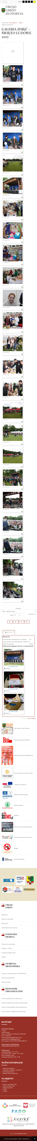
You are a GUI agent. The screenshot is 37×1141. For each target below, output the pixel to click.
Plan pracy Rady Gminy (9, 1086)
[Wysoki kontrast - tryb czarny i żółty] (32, 2)
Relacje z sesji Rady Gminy (10, 1084)
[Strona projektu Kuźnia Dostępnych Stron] (11, 1105)
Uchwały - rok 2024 (7, 948)
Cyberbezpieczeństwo (8, 1071)
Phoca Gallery (32, 718)
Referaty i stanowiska (7, 919)
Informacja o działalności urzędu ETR (12, 1070)
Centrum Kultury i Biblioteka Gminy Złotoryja (14, 1011)
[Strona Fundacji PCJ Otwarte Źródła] (18, 1119)
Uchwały (5, 1091)
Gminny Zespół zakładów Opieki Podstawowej (14, 1007)
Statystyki (9, 632)
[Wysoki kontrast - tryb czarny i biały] (29, 2)
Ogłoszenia (5, 914)
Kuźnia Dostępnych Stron (20, 1133)
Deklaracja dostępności (9, 1068)
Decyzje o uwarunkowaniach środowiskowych (14, 973)
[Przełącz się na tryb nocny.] (26, 2)
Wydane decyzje (6, 982)
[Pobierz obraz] (22, 84)
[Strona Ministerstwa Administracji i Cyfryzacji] (29, 1105)
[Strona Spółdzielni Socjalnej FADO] (18, 1112)
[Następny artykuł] (21, 621)
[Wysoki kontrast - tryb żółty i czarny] (34, 2)
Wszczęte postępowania (8, 977)
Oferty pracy (5, 923)
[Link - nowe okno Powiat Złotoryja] (30, 880)
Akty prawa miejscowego (8, 944)
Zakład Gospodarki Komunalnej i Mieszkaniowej (15, 1003)
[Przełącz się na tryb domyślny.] (23, 2)
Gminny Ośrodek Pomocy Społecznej (12, 998)
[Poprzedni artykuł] (15, 621)
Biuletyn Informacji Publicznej (10, 1073)
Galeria (21, 22)
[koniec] (27, 621)
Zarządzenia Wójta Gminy (9, 952)
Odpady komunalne (8, 1087)
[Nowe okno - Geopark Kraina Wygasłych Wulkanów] (7, 890)
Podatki (4, 957)
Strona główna (13, 22)
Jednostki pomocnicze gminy (9, 927)
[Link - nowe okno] (8, 880)
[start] (10, 621)
